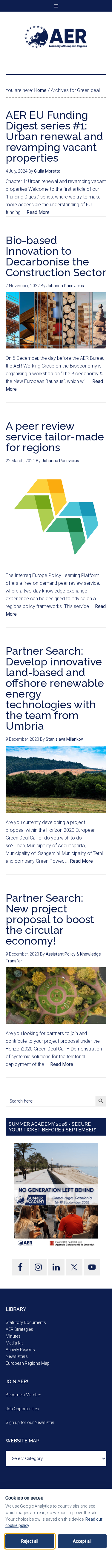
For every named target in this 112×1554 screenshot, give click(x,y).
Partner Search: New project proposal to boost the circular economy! (50, 919)
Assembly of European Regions (56, 37)
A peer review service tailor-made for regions (55, 437)
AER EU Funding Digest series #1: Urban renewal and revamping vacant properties (54, 136)
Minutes (13, 1336)
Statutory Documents (26, 1322)
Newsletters (17, 1356)
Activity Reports (20, 1349)
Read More (38, 212)
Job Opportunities (22, 1408)
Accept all (82, 1541)
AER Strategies (19, 1329)
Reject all (29, 1541)
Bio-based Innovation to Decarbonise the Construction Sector (56, 256)
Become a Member (23, 1394)
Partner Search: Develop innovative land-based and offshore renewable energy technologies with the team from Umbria (55, 688)
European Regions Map (28, 1363)
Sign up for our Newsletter (30, 1422)
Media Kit (14, 1343)
